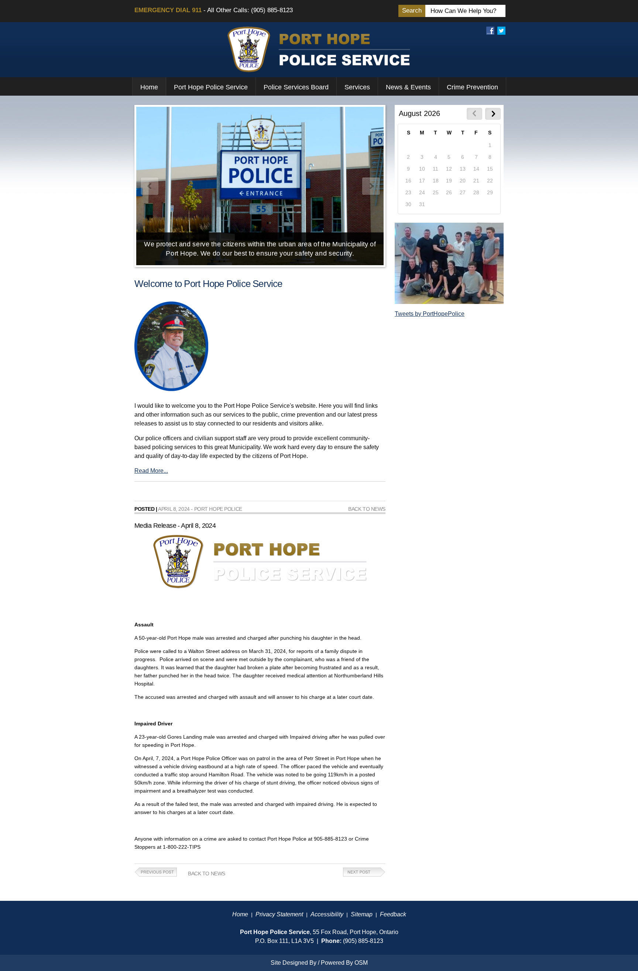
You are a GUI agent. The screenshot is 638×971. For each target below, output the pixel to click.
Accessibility (327, 914)
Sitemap (362, 914)
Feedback (393, 914)
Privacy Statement (279, 914)
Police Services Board (296, 87)
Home (149, 87)
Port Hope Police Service (211, 87)
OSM (361, 963)
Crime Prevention (472, 87)
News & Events (408, 87)
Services (357, 87)
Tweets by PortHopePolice (429, 314)
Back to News (366, 509)
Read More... (151, 471)
